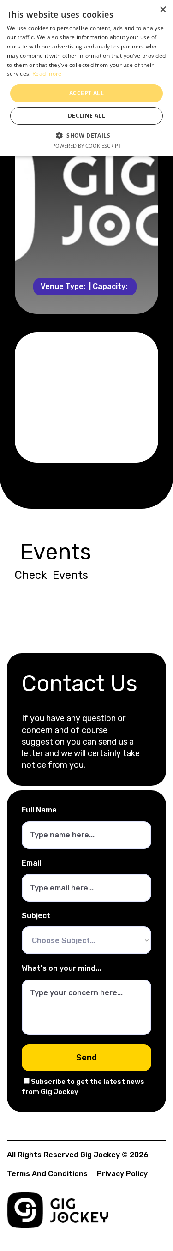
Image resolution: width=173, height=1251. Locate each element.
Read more (47, 74)
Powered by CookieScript (86, 145)
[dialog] (86, 78)
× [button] (162, 9)
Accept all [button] (86, 93)
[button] (86, 134)
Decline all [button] (86, 116)
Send (86, 1058)
